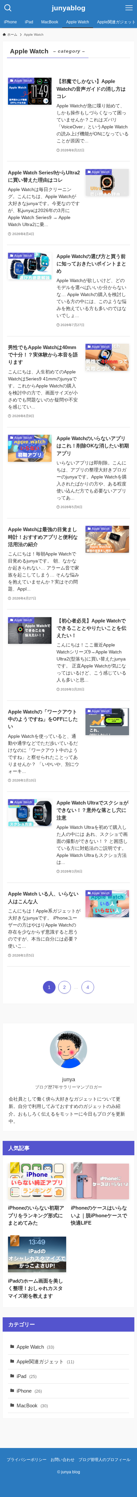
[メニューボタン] (129, 8)
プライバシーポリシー (27, 1459)
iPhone (29, 1391)
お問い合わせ (62, 1459)
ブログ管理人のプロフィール (104, 1459)
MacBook (32, 1405)
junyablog (68, 8)
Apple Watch (35, 1347)
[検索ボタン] (8, 8)
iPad (27, 1376)
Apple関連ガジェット (45, 1361)
